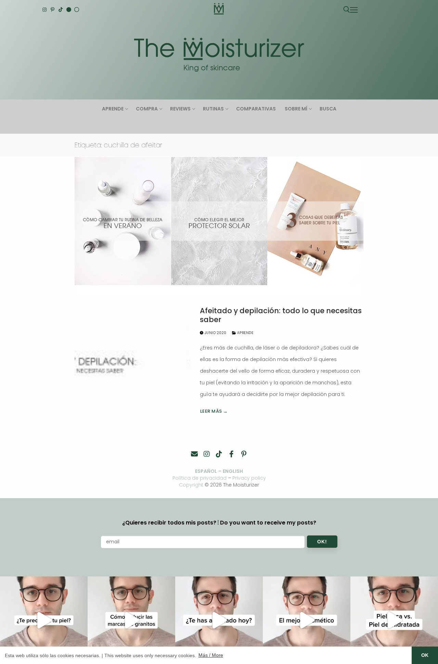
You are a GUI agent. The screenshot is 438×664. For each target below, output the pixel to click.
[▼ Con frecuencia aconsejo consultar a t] (44, 620)
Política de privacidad (199, 478)
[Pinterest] (52, 9)
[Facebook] (231, 454)
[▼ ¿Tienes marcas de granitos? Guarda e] (131, 620)
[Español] (76, 9)
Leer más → (214, 411)
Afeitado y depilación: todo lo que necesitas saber (281, 315)
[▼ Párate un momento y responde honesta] (219, 620)
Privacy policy (249, 478)
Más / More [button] (210, 655)
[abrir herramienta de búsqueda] (346, 9)
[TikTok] (60, 9)
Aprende (244, 332)
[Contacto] (194, 454)
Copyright (191, 484)
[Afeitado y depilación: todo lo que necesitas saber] (132, 361)
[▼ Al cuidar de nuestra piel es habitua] (306, 620)
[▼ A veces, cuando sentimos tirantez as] (394, 620)
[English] (68, 9)
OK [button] (424, 655)
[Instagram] (44, 9)
